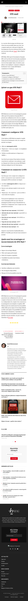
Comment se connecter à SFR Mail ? (11, 79)
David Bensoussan (12, 17)
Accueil (6, 6)
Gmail (15, 51)
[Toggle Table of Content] (23, 73)
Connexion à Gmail (19, 333)
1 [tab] (12, 441)
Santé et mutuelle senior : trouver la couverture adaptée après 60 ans (11, 390)
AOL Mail (10, 317)
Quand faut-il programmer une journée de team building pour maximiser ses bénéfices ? (14, 384)
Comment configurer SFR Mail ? (10, 77)
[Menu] (2, 2)
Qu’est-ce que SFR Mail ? (8, 75)
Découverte (4, 579)
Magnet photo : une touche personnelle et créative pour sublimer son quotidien (12, 378)
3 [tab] (15, 441)
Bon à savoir (11, 6)
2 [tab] (14, 441)
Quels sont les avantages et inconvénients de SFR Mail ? (13, 81)
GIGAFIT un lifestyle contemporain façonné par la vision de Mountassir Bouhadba (13, 435)
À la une (4, 429)
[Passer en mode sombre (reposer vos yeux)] (26, 2)
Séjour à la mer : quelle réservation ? (11, 421)
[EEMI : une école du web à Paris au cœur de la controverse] (14, 407)
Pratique (16, 6)
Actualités (4, 556)
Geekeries (11, 10)
